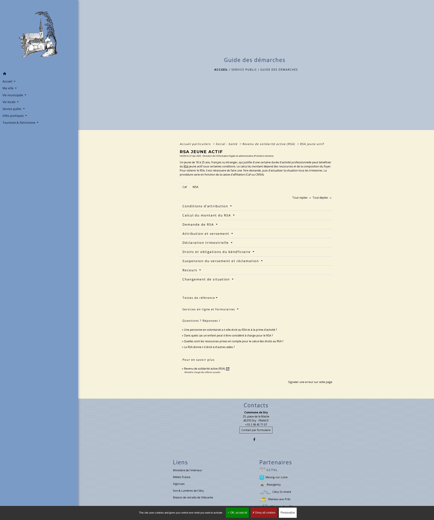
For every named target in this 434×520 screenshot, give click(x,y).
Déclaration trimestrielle (206, 242)
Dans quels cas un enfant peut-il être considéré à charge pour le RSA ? (228, 335)
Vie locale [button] (9, 102)
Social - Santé (227, 144)
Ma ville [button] (8, 88)
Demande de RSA (198, 224)
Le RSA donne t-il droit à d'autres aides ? (209, 347)
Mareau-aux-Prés (279, 499)
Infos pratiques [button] (14, 116)
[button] (39, 74)
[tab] (185, 187)
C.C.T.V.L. (272, 470)
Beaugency (274, 484)
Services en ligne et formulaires (209, 309)
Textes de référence (198, 298)
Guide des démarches (279, 69)
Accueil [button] (8, 81)
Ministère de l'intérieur (187, 470)
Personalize (288, 512)
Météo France (181, 477)
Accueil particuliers (196, 144)
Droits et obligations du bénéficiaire (217, 252)
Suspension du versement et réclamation (221, 261)
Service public (244, 69)
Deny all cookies (265, 512)
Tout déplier (322, 197)
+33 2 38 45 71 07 (256, 424)
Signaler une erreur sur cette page (310, 382)
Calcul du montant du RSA (207, 215)
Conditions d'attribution (205, 206)
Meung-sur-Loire (276, 477)
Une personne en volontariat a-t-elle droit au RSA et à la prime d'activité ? (230, 330)
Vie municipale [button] (13, 95)
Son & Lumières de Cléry (188, 490)
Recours (190, 270)
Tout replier (302, 197)
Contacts (256, 405)
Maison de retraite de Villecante (193, 497)
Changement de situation (206, 279)
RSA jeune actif (312, 144)
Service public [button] (12, 109)
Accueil (221, 69)
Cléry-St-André (281, 492)
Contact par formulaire (256, 430)
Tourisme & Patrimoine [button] (19, 123)
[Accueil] (39, 35)
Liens (180, 462)
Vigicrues (179, 484)
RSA (186, 166)
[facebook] (256, 439)
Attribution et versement (206, 233)
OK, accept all (238, 512)
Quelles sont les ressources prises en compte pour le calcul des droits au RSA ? (233, 341)
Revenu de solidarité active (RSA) (269, 144)
